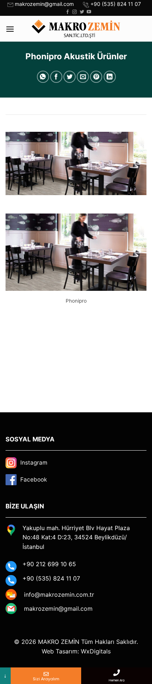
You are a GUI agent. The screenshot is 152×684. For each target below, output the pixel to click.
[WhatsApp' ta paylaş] (43, 77)
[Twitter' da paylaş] (69, 77)
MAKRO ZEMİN (58, 641)
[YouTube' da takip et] (89, 12)
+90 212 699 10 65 (49, 564)
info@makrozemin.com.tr (59, 594)
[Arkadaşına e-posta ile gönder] (83, 77)
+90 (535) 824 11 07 (115, 4)
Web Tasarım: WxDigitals (76, 651)
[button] (10, 29)
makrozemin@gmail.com (44, 4)
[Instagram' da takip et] (74, 12)
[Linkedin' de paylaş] (110, 77)
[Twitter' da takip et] (82, 12)
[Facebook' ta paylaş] (56, 77)
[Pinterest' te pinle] (96, 77)
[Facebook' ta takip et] (67, 12)
